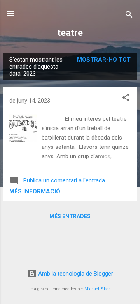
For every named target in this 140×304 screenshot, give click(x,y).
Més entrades (70, 216)
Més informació (34, 191)
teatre (70, 32)
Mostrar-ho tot (104, 59)
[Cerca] (129, 16)
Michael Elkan (97, 289)
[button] (126, 99)
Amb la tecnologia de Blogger (75, 273)
